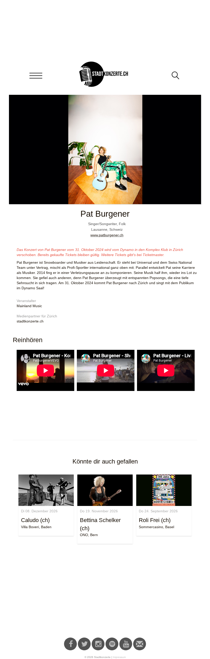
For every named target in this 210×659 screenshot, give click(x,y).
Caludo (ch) (35, 520)
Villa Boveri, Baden (36, 527)
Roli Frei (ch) (155, 520)
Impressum (119, 657)
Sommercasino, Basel (156, 527)
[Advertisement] (105, 591)
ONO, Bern (89, 535)
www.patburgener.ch (106, 235)
